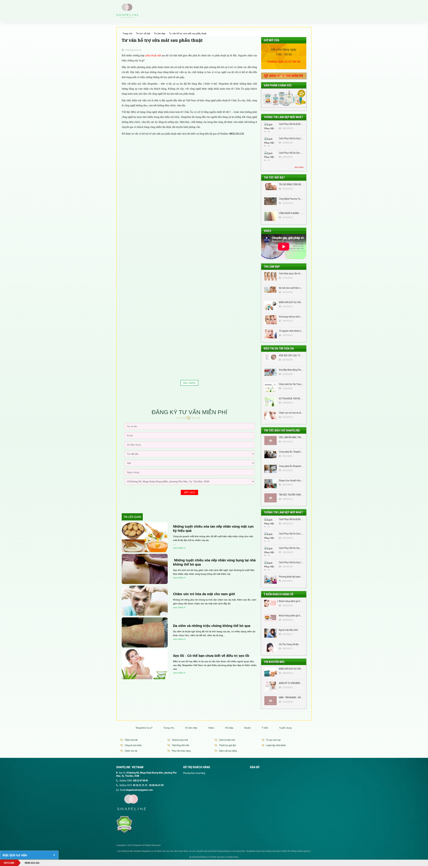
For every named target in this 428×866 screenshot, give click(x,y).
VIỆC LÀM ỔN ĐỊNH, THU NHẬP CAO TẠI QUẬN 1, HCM (303, 437)
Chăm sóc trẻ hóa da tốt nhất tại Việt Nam (298, 412)
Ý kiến (265, 727)
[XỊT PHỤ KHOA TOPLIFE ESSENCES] (270, 401)
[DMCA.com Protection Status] (124, 824)
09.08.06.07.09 (156, 785)
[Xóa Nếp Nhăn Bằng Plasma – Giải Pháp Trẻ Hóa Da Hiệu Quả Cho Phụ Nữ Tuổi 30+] (270, 372)
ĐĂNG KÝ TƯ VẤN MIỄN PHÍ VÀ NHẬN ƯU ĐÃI (299, 683)
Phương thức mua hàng (194, 773)
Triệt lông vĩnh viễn (180, 745)
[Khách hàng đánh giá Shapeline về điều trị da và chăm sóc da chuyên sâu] (270, 604)
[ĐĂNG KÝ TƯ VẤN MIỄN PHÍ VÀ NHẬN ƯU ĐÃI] (270, 686)
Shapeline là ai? (144, 727)
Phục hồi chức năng (181, 750)
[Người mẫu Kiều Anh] (270, 633)
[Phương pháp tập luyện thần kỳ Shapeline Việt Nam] (270, 579)
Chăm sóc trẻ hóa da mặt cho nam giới (204, 594)
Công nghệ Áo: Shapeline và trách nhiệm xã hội (301, 451)
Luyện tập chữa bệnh (276, 745)
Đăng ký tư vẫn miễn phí (286, 75)
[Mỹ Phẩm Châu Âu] (283, 97)
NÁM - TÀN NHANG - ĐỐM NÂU (293, 697)
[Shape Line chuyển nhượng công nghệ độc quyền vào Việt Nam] (270, 483)
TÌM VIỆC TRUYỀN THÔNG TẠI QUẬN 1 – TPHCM (300, 494)
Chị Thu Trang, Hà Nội (289, 644)
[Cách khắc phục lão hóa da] (270, 276)
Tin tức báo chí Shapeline (282, 430)
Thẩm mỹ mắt (131, 740)
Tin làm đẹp (159, 33)
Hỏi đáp (229, 727)
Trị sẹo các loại (273, 740)
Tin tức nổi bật (143, 33)
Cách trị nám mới (227, 740)
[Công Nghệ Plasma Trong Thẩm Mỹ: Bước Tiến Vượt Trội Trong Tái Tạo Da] (270, 201)
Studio (247, 727)
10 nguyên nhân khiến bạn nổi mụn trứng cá (299, 331)
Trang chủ (127, 33)
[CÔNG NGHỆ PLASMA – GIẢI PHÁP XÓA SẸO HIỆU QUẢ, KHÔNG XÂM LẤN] (270, 216)
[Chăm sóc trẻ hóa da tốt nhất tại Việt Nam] (270, 415)
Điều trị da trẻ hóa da (279, 348)
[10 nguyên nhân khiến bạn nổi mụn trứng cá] (270, 334)
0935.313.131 (32, 862)
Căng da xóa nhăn (133, 745)
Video (267, 231)
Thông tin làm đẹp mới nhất (283, 117)
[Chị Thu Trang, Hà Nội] (270, 647)
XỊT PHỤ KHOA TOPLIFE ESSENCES (295, 398)
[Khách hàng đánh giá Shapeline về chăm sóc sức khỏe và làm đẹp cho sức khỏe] (270, 618)
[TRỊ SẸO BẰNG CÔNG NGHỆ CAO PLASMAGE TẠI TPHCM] (270, 187)
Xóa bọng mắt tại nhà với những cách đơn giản (300, 316)
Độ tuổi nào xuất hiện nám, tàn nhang (296, 288)
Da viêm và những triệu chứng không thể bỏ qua (211, 626)
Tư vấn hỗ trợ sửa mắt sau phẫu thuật (187, 33)
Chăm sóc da (131, 750)
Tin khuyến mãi (274, 662)
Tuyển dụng (285, 727)
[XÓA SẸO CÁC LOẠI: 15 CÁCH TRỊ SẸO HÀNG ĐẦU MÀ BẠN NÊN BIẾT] (270, 358)
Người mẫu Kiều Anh (288, 630)
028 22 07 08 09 (289, 61)
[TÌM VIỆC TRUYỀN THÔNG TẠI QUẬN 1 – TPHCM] (270, 497)
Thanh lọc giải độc (227, 745)
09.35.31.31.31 (140, 785)
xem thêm (178, 548)
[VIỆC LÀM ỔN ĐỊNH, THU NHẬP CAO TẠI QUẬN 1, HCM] (270, 440)
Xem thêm (299, 167)
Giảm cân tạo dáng (228, 750)
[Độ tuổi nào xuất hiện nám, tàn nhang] (270, 291)
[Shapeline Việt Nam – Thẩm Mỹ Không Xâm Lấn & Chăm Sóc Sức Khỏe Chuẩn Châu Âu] (127, 10)
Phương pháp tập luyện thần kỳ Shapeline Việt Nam (303, 576)
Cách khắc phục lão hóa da (291, 273)
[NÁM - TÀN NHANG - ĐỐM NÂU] (270, 700)
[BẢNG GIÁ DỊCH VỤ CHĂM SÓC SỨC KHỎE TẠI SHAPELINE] (270, 305)
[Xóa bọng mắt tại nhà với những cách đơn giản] (270, 319)
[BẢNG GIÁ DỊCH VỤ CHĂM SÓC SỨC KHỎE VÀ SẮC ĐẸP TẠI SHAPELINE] (270, 671)
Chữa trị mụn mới (180, 740)
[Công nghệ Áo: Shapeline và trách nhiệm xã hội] (270, 454)
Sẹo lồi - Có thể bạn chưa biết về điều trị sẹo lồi (211, 656)
